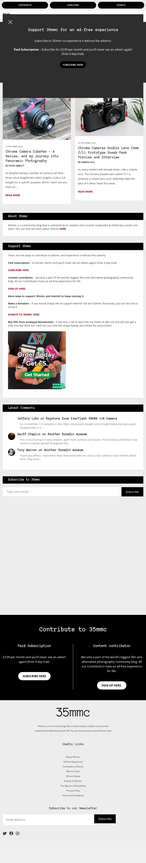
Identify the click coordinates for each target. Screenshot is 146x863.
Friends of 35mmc (73, 780)
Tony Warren (27, 450)
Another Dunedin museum (67, 434)
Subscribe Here (73, 64)
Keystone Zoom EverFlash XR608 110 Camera (81, 418)
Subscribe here (34, 676)
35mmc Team (73, 771)
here (63, 228)
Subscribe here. (18, 270)
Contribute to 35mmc (73, 766)
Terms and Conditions (73, 795)
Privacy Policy (73, 790)
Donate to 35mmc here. (24, 314)
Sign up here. (17, 288)
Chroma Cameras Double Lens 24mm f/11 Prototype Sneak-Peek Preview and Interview (108, 153)
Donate (121, 5)
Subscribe (73, 5)
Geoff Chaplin (28, 434)
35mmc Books (73, 776)
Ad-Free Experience (73, 761)
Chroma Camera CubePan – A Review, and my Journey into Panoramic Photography (32, 156)
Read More (13, 195)
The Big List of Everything (73, 785)
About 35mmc (73, 756)
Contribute (25, 5)
